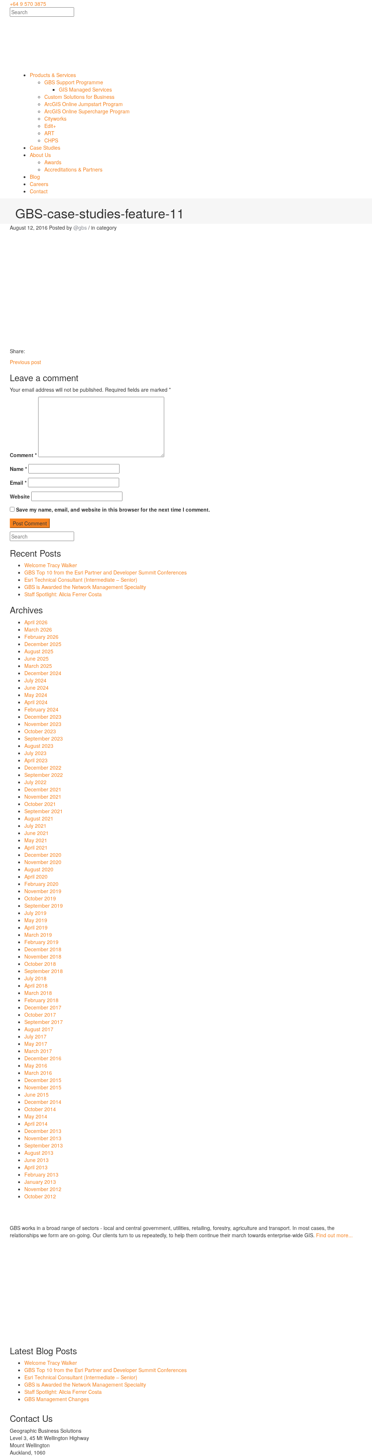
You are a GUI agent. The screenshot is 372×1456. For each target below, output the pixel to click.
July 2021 (35, 825)
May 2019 (35, 920)
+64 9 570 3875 (28, 3)
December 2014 (42, 1101)
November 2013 (42, 1138)
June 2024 (36, 687)
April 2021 (36, 847)
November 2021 (42, 796)
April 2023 (36, 760)
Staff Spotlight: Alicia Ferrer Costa (63, 594)
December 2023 (42, 716)
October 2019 (40, 898)
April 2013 (36, 1167)
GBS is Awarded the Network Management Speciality (85, 586)
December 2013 (42, 1130)
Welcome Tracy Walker (50, 565)
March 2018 (38, 992)
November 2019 (42, 891)
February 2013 (41, 1174)
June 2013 (36, 1159)
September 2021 (43, 811)
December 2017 (42, 1007)
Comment (23, 455)
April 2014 (36, 1123)
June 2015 (36, 1094)
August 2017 (38, 1029)
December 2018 (42, 949)
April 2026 (36, 622)
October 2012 (40, 1196)
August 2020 (38, 869)
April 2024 (36, 702)
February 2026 (41, 636)
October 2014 (40, 1109)
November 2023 (42, 723)
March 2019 (38, 934)
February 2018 (41, 1000)
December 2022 (42, 767)
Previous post (25, 362)
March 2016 (38, 1072)
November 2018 (42, 956)
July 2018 (35, 978)
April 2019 (36, 927)
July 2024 (35, 680)
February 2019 (41, 941)
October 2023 (40, 731)
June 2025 (36, 658)
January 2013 (40, 1181)
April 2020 (36, 876)
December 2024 (42, 673)
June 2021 (36, 832)
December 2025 (42, 644)
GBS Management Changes (56, 1399)
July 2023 (35, 753)
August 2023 (38, 745)
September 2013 (43, 1145)
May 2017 (35, 1043)
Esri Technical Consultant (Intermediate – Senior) (80, 579)
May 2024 (35, 694)
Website (20, 496)
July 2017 (35, 1036)
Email (18, 482)
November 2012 (42, 1189)
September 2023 (43, 738)
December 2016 (42, 1058)
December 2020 (42, 854)
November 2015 (42, 1087)
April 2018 (36, 985)
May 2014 (35, 1116)
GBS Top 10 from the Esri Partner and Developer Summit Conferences (105, 572)
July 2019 (35, 912)
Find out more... (334, 1235)
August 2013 (38, 1152)
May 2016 (35, 1065)
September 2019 (43, 905)
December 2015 (42, 1080)
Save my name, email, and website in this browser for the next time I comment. (113, 509)
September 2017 (43, 1021)
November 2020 (42, 862)
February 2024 (41, 709)
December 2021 (42, 789)
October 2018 (40, 963)
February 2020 (41, 883)
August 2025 (38, 651)
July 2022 (35, 782)
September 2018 (43, 971)
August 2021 (38, 818)
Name (18, 468)
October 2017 (40, 1014)
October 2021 (40, 803)
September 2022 (43, 774)
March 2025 (38, 665)
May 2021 (35, 840)
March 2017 (38, 1050)
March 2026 (38, 629)
